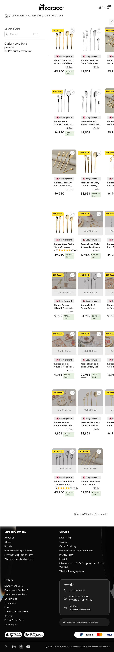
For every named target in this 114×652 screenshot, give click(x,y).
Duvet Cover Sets (13, 620)
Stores (7, 542)
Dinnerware (18, 15)
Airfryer (8, 616)
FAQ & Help (65, 537)
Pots (6, 607)
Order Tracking (67, 546)
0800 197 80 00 (77, 590)
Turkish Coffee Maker (16, 611)
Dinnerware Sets (13, 585)
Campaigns (10, 624)
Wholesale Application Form (19, 559)
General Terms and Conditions (76, 550)
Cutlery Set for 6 (54, 15)
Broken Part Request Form (18, 550)
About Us (9, 537)
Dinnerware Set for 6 (15, 594)
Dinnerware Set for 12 (16, 590)
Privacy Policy (66, 554)
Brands (8, 546)
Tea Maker (10, 603)
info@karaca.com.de (80, 609)
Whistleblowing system (71, 571)
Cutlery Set (34, 15)
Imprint (63, 559)
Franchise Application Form (18, 554)
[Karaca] (51, 7)
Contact (63, 542)
